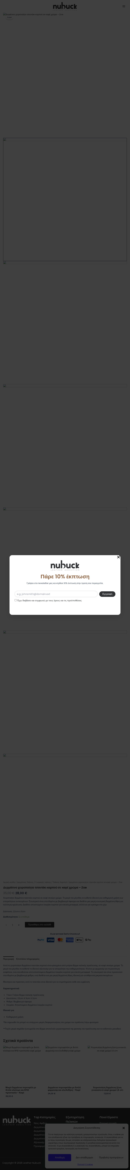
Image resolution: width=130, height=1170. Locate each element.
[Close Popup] (118, 557)
